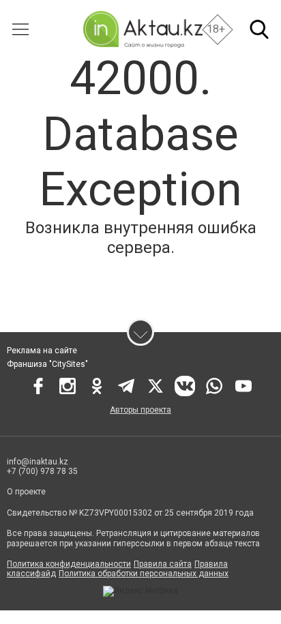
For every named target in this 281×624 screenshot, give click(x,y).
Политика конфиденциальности (69, 564)
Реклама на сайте (42, 350)
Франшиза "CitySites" (47, 364)
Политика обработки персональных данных (143, 573)
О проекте (26, 491)
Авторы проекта (140, 410)
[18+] (143, 29)
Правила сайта (163, 564)
